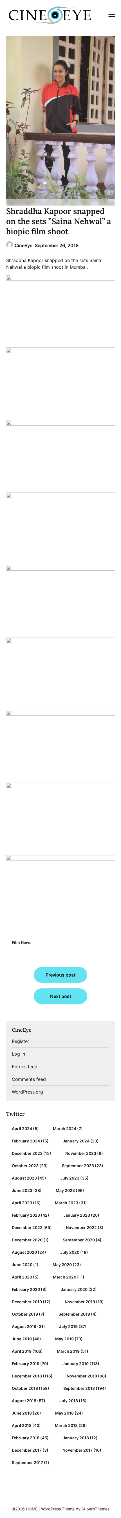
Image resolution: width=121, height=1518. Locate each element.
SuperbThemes (95, 1508)
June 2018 (22, 1413)
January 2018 (76, 1437)
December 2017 (27, 1450)
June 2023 (22, 1190)
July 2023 (69, 1178)
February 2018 (25, 1437)
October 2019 (25, 1314)
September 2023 (78, 1165)
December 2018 (27, 1376)
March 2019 (68, 1351)
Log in (18, 1054)
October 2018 (25, 1388)
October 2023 (25, 1165)
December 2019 (27, 1301)
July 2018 (68, 1400)
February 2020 (26, 1289)
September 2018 (79, 1388)
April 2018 (22, 1425)
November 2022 (81, 1227)
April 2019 (22, 1351)
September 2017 (27, 1462)
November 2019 (80, 1301)
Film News (22, 942)
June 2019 (22, 1338)
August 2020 (24, 1252)
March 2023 (66, 1202)
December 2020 (27, 1239)
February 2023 (26, 1215)
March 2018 (66, 1425)
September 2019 (74, 1314)
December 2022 (27, 1227)
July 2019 (68, 1326)
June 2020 (22, 1264)
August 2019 (24, 1326)
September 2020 (79, 1239)
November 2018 (82, 1376)
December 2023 (27, 1153)
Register (20, 1041)
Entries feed (24, 1066)
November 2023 (80, 1153)
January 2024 (76, 1140)
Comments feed (29, 1079)
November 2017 (77, 1450)
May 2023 (65, 1190)
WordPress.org (27, 1092)
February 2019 (25, 1363)
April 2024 (22, 1128)
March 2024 (64, 1128)
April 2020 (22, 1277)
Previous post (60, 975)
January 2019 (75, 1363)
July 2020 (69, 1252)
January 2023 (76, 1215)
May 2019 (64, 1338)
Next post (60, 996)
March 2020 (64, 1277)
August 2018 (24, 1400)
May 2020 (62, 1264)
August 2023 (24, 1178)
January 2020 (74, 1289)
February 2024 (26, 1140)
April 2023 (22, 1202)
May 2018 (64, 1413)
